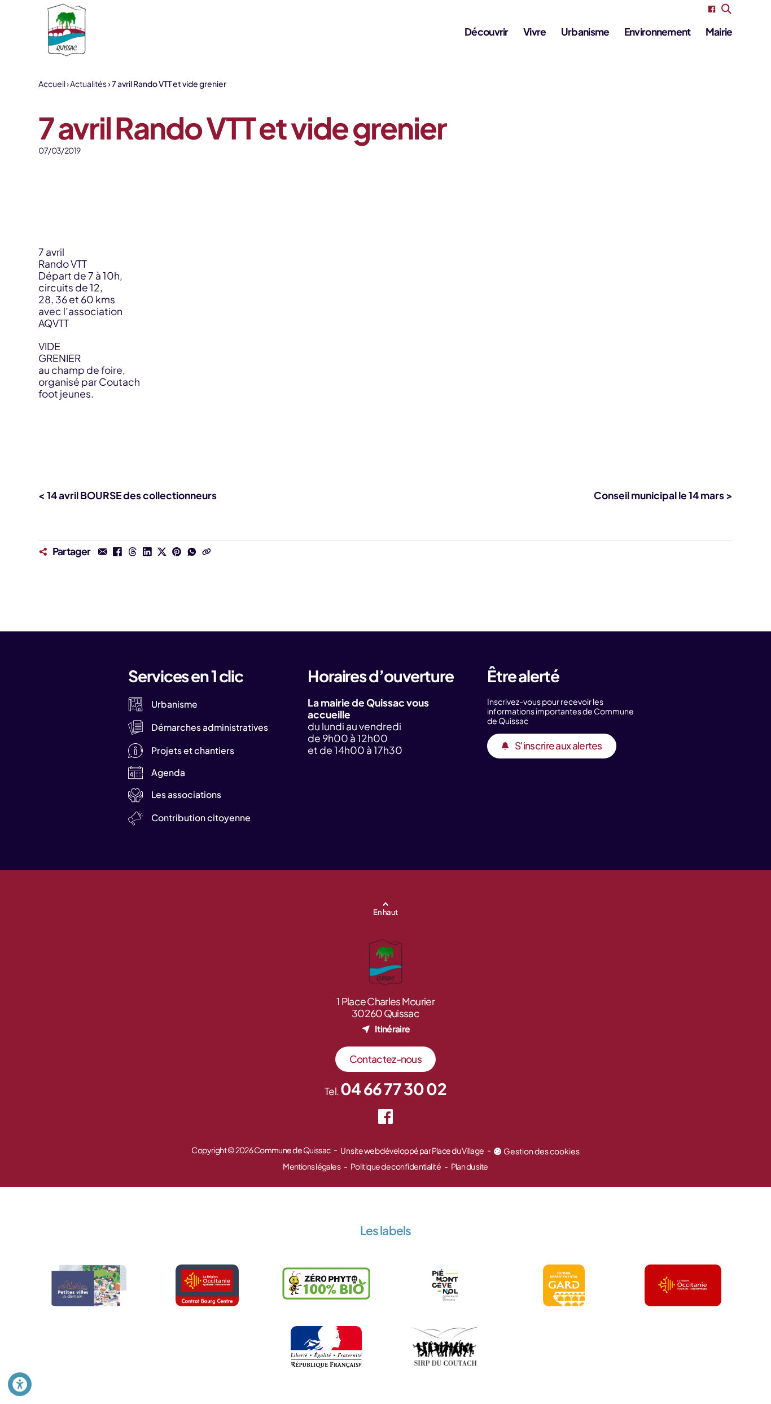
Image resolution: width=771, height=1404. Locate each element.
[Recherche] (727, 9)
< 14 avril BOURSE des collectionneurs (127, 495)
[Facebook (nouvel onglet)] (712, 9)
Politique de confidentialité (396, 1166)
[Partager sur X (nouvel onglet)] (162, 551)
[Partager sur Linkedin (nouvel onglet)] (147, 551)
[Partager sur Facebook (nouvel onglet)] (117, 551)
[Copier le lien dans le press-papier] (206, 551)
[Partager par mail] (102, 551)
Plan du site (469, 1166)
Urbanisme (585, 31)
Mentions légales (311, 1166)
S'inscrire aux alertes (558, 745)
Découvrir (487, 31)
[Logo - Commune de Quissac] (66, 30)
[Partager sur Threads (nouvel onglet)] (132, 551)
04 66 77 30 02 (393, 1088)
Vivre (534, 31)
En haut (385, 912)
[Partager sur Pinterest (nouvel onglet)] (176, 551)
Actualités (88, 84)
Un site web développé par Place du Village (412, 1150)
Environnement (657, 31)
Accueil (51, 84)
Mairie (719, 31)
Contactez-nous (385, 1059)
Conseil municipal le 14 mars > (663, 495)
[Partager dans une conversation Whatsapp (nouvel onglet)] (191, 551)
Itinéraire (392, 1028)
